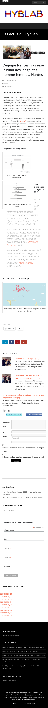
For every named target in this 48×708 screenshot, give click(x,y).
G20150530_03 (6, 599)
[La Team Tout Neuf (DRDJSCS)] (6, 361)
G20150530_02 (6, 596)
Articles (6, 83)
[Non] (45, 699)
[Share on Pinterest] (17, 342)
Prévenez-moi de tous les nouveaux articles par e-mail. (23, 457)
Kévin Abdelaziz (26, 262)
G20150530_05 (6, 605)
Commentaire (6, 424)
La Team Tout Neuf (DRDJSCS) (27, 358)
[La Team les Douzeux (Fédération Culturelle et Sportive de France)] (6, 378)
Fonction (7, 557)
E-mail (5, 436)
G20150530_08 (6, 613)
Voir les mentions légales (10, 635)
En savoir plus (30, 703)
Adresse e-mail (10, 530)
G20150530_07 (6, 610)
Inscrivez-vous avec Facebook (34, 414)
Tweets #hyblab (8, 510)
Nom (5, 433)
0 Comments (9, 86)
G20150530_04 (6, 602)
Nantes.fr (16, 92)
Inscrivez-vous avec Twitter (14, 414)
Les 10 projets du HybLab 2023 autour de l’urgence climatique (23, 647)
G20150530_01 (6, 594)
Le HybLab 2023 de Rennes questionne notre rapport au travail (23, 655)
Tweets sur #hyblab (9, 680)
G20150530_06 (6, 607)
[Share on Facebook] (11, 342)
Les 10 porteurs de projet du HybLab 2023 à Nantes (22, 497)
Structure (7, 566)
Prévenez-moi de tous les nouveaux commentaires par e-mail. (23, 450)
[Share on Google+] (24, 342)
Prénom (7, 548)
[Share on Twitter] (5, 342)
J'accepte (16, 703)
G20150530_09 (6, 615)
